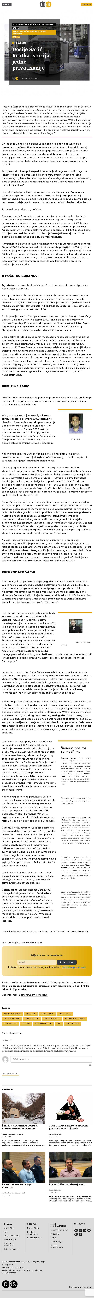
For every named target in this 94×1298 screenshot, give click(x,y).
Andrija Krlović (12, 1014)
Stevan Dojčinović (30, 78)
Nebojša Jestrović (75, 1019)
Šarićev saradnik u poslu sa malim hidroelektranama (20, 1127)
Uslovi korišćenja (12, 1236)
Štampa (26, 1024)
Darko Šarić (47, 1014)
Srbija (16, 37)
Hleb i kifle (65, 1014)
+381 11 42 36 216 (17, 1267)
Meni (7, 4)
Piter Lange (10, 1024)
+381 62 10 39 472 (19, 1270)
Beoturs (30, 1014)
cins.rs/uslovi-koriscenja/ (34, 995)
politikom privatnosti (73, 967)
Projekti (50, 24)
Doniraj (86, 4)
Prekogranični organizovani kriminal (29, 32)
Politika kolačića (11, 1249)
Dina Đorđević (18, 1134)
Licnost (39, 24)
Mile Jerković (32, 1019)
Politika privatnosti (9, 1244)
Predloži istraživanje (32, 1233)
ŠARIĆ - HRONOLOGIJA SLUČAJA (17, 1186)
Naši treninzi (10, 1240)
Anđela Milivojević (55, 1134)
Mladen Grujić (52, 1019)
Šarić (16, 28)
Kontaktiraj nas (34, 1238)
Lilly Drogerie (11, 1019)
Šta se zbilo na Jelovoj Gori (67, 1184)
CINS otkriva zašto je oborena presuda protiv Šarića (68, 1127)
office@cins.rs (8, 1264)
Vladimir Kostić (7, 1134)
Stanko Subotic (43, 1024)
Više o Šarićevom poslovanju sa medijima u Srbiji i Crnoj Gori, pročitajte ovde (45, 931)
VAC (58, 1024)
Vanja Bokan (72, 1024)
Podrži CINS (33, 1228)
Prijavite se (67, 962)
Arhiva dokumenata (57, 1246)
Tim (5, 1232)
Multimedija (56, 1241)
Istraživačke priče (23, 24)
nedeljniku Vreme (31, 942)
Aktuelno (55, 1234)
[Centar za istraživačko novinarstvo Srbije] (46, 4)
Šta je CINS (9, 1228)
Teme (53, 1238)
